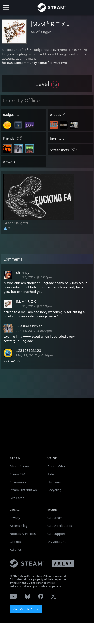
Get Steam (55, 518)
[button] (47, 83)
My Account (56, 541)
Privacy (15, 518)
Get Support (56, 534)
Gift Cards (17, 498)
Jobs (50, 474)
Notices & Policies (23, 534)
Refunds (16, 549)
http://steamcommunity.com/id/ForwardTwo (34, 63)
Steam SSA (17, 474)
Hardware (54, 482)
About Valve (56, 466)
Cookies (15, 541)
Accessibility (18, 526)
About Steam (19, 466)
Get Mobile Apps (25, 609)
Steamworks (18, 482)
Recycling (54, 490)
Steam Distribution (23, 490)
